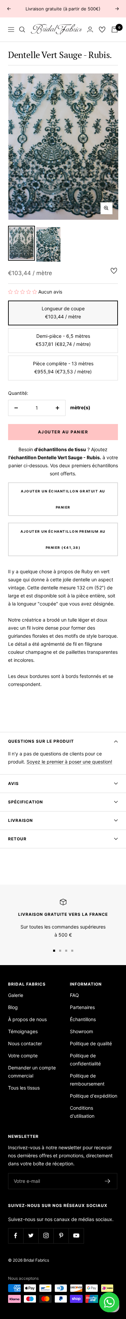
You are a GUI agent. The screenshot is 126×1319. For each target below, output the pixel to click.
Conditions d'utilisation (82, 1112)
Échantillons (83, 1019)
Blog (13, 1007)
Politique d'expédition (93, 1096)
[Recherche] (22, 30)
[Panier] (114, 30)
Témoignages (23, 1031)
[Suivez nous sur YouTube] (76, 1235)
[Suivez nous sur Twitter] (30, 1235)
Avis (13, 783)
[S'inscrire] (108, 1181)
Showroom (81, 1031)
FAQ (74, 995)
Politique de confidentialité (85, 1059)
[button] (23, 292)
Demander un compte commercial (32, 1071)
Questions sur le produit (41, 741)
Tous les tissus (24, 1088)
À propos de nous (27, 1019)
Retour (17, 838)
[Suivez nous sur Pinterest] (61, 1235)
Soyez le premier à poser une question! (69, 761)
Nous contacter (25, 1043)
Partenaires (82, 1007)
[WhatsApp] (109, 1302)
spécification (25, 801)
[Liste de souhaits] (102, 29)
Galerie (15, 995)
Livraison (20, 820)
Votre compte (23, 1055)
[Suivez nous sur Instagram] (45, 1235)
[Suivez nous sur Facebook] (15, 1235)
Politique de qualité (91, 1043)
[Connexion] (90, 29)
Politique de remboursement (87, 1080)
